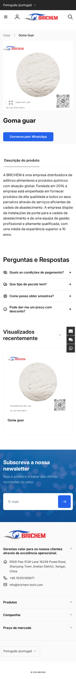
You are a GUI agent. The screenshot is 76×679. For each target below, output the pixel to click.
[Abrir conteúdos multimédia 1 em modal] (38, 75)
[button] (5, 17)
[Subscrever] (64, 501)
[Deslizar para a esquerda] (60, 335)
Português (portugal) (17, 5)
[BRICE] (24, 538)
